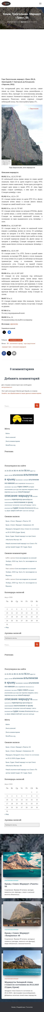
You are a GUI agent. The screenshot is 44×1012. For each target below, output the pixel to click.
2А (7, 471)
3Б (15, 471)
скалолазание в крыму (23, 502)
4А (17, 471)
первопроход (17, 499)
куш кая (18, 489)
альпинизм (18, 475)
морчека (7, 492)
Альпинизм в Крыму (15, 340)
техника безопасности (27, 508)
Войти (8, 433)
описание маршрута (19, 347)
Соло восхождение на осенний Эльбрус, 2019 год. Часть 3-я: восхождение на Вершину (21, 561)
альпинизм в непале (22, 480)
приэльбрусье (27, 499)
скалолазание (9, 502)
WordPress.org (10, 445)
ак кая (10, 475)
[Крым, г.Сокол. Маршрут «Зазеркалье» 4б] (22, 913)
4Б (20, 471)
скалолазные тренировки (12, 505)
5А (22, 471)
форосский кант (16, 510)
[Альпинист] (7, 3)
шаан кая (25, 510)
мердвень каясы (33, 489)
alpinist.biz (14, 324)
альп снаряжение (20, 483)
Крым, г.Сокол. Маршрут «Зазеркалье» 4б (20, 525)
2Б (10, 471)
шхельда (31, 510)
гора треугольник (29, 343)
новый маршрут (24, 492)
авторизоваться (7, 387)
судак (15, 508)
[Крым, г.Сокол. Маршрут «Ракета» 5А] (22, 864)
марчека (24, 489)
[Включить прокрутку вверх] (40, 1007)
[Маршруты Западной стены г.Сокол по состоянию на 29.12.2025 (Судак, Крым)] (22, 963)
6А (28, 470)
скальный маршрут (26, 505)
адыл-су (32, 471)
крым (14, 489)
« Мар (7, 627)
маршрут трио (6, 347)
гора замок (14, 486)
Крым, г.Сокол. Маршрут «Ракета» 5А (18, 521)
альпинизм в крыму (16, 343)
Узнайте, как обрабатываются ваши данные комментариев (21, 393)
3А (12, 471)
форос (9, 510)
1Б (5, 471)
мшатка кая (14, 492)
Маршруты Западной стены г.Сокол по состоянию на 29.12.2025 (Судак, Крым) (22, 984)
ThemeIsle (29, 1007)
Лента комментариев (13, 441)
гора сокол (22, 486)
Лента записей (10, 437)
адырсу (6, 475)
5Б (8, 343)
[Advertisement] (22, 55)
